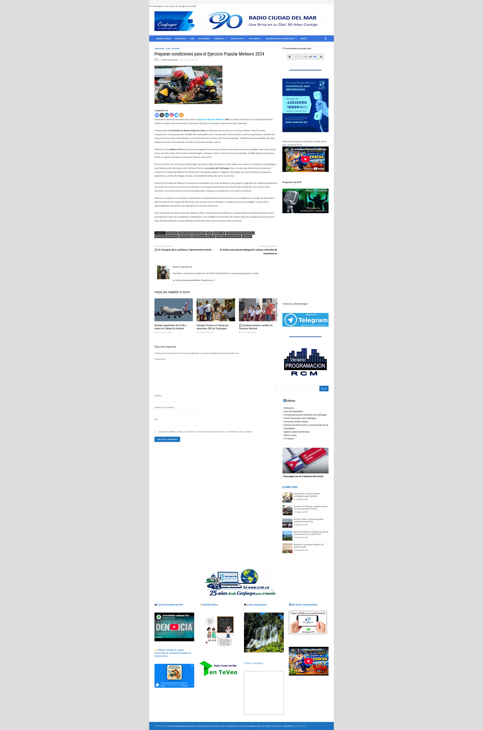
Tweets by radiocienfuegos (295, 303)
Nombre (158, 396)
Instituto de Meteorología (166, 236)
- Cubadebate (288, 428)
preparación (185, 236)
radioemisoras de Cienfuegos (280, 38)
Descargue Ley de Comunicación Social (303, 476)
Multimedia (254, 38)
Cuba (192, 38)
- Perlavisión (288, 407)
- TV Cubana (288, 438)
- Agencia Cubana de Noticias (296, 431)
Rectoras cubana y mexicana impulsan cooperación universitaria (309, 520)
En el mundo (204, 38)
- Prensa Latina (289, 435)
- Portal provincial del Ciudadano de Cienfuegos (304, 414)
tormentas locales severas (228, 236)
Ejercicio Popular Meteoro (211, 119)
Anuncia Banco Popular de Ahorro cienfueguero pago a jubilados (307, 495)
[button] (305, 201)
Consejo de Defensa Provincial (192, 233)
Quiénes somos (163, 38)
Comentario (160, 359)
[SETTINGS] (321, 57)
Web (156, 419)
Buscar (324, 388)
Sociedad (175, 48)
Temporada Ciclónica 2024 (204, 236)
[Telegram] (176, 115)
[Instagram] (171, 115)
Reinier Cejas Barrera (170, 60)
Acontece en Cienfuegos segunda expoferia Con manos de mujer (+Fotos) (311, 507)
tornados (247, 236)
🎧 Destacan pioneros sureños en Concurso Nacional (255, 327)
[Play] (290, 57)
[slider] (297, 56)
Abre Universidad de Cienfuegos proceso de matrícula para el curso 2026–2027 (311, 533)
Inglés (304, 38)
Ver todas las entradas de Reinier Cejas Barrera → (194, 280)
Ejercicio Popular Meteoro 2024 (240, 233)
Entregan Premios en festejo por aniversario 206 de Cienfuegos (213, 327)
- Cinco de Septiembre (292, 411)
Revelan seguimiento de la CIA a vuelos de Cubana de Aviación (170, 327)
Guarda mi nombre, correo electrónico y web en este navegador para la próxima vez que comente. (205, 432)
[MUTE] (311, 57)
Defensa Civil (219, 233)
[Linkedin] (167, 115)
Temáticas (219, 38)
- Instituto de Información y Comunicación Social (305, 424)
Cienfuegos (180, 38)
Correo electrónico (164, 407)
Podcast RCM (236, 38)
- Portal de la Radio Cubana (295, 421)
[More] (181, 115)
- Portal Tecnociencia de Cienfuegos (299, 418)
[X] (162, 115)
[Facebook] (157, 115)
